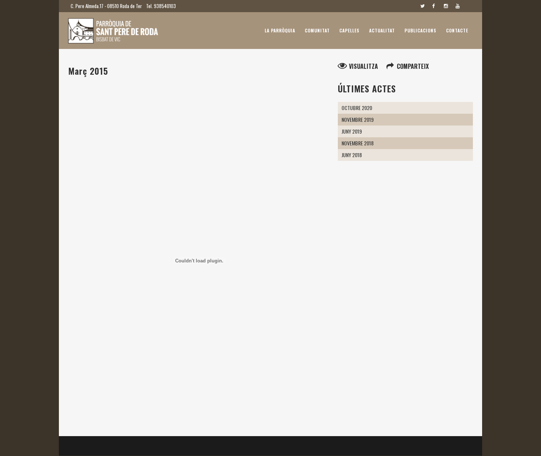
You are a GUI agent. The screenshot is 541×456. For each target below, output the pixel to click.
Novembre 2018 (358, 143)
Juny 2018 (352, 155)
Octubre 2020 (357, 108)
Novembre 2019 (358, 119)
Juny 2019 (352, 131)
